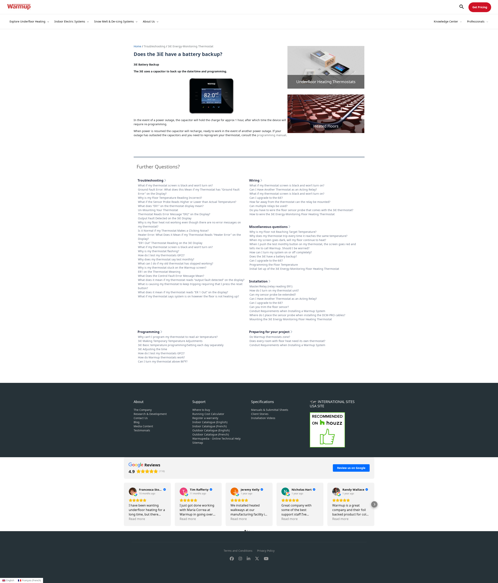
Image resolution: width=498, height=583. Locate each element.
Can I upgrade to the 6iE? (266, 198)
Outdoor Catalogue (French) (210, 434)
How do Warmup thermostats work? (161, 357)
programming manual (271, 135)
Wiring (254, 180)
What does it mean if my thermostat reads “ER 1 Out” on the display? (183, 292)
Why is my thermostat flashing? (158, 251)
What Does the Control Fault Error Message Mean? (171, 276)
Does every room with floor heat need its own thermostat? (287, 341)
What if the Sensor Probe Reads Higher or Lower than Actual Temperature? (187, 202)
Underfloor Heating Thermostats (326, 81)
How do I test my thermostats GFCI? (161, 255)
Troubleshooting (154, 46)
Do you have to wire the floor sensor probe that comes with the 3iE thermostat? (301, 210)
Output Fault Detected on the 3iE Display (164, 218)
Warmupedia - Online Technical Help (216, 438)
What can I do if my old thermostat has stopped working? (175, 263)
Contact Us (141, 418)
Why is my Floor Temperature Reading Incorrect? (170, 198)
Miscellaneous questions (268, 227)
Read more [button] (137, 519)
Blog (137, 422)
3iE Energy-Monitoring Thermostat (190, 46)
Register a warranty (205, 418)
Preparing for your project (269, 332)
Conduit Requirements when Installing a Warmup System (287, 311)
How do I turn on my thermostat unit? (274, 290)
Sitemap (197, 442)
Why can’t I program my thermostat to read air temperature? (178, 337)
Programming (149, 332)
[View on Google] (133, 491)
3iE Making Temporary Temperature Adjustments (170, 341)
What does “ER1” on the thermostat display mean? (171, 206)
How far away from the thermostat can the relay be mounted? (289, 202)
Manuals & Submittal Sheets (269, 410)
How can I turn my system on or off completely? (280, 252)
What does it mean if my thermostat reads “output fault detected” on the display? (191, 280)
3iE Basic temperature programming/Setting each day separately (180, 345)
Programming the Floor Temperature (273, 264)
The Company (143, 410)
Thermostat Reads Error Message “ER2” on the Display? (174, 214)
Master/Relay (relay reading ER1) (270, 286)
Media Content (143, 426)
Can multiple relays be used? (268, 206)
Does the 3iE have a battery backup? (273, 256)
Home (138, 46)
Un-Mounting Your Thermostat (158, 210)
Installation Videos (263, 418)
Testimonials (142, 430)
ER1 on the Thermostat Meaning (159, 272)
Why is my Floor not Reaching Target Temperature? (282, 232)
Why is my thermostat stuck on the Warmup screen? (172, 267)
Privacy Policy (266, 550)
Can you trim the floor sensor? (269, 307)
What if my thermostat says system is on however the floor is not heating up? (188, 296)
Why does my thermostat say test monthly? (166, 259)
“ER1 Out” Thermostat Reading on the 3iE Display (170, 243)
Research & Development (150, 414)
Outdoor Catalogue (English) (211, 430)
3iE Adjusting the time (152, 349)
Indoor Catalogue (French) (209, 426)
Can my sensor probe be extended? (272, 294)
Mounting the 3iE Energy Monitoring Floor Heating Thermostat (290, 319)
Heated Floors (326, 126)
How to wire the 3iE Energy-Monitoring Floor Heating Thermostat (292, 214)
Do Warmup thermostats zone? (269, 337)
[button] (462, 7)
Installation (258, 281)
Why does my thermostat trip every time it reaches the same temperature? (298, 236)
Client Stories (259, 414)
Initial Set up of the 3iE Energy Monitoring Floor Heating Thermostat (294, 269)
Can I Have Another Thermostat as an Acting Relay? (283, 189)
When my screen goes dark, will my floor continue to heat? (287, 240)
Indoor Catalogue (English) (209, 422)
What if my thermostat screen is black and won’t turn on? (175, 185)
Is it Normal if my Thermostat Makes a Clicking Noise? (173, 230)
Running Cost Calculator (208, 414)
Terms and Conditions (238, 550)
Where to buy (201, 410)
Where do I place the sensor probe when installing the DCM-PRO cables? (297, 315)
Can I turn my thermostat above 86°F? (162, 361)
